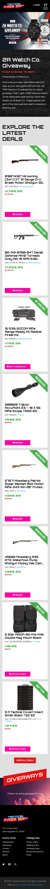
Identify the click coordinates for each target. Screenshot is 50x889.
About (5, 854)
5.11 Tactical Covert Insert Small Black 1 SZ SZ (24, 713)
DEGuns (19, 214)
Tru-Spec (36, 641)
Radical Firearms (25, 338)
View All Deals (25, 760)
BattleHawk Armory (19, 366)
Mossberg (21, 491)
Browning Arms (26, 186)
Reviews (5, 851)
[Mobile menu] (45, 8)
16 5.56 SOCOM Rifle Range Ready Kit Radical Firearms (23, 332)
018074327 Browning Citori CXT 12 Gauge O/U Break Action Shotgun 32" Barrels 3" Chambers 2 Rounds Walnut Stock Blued (24, 184)
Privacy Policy (32, 842)
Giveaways (7, 845)
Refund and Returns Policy (34, 853)
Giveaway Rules (33, 848)
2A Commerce (22, 884)
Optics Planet (18, 674)
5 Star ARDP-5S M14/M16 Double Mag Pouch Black (24, 636)
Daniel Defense (34, 262)
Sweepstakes (8, 842)
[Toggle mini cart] (46, 5)
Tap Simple (36, 884)
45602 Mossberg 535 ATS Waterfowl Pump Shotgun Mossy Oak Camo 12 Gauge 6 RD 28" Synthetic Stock (24, 563)
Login (36, 5)
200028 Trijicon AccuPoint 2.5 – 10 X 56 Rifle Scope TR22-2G (23, 408)
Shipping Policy (32, 845)
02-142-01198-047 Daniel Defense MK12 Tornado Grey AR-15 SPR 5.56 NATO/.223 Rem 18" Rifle (24, 257)
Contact (5, 848)
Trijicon (21, 414)
